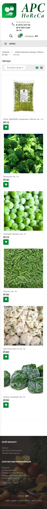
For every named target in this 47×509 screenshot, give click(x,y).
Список (41, 68)
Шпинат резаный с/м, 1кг (14, 397)
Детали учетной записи (12, 450)
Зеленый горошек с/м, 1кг (14, 234)
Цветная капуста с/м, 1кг (14, 348)
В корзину (6, 127)
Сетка (37, 68)
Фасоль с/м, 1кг (10, 291)
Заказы (5, 448)
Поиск (10, 35)
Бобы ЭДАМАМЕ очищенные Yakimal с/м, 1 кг (23, 119)
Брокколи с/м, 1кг (11, 176)
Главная (5, 52)
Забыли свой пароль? (11, 453)
